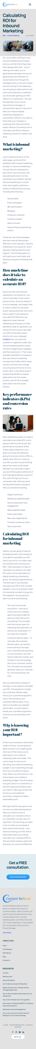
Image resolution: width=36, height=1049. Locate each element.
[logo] (10, 3)
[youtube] (20, 1032)
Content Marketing (13, 35)
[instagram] (16, 1032)
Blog (4, 35)
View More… (7, 932)
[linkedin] (23, 1032)
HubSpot (6, 339)
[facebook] (13, 1032)
